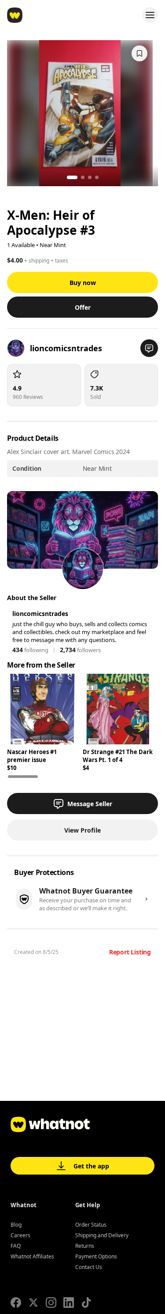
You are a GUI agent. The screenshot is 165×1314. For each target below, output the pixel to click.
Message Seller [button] (89, 804)
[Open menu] (150, 15)
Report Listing (130, 952)
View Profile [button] (82, 830)
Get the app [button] (91, 1166)
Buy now (83, 282)
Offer (83, 307)
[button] (149, 348)
